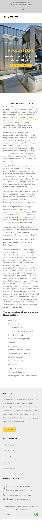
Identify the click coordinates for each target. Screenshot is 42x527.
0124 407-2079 (11, 495)
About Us (8, 457)
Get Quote (8, 463)
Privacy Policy (10, 469)
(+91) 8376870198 (20, 2)
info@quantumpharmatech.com (21, 4)
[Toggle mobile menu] (38, 19)
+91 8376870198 (25, 495)
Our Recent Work (11, 451)
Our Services (9, 445)
